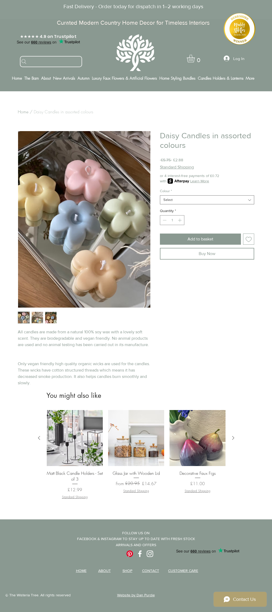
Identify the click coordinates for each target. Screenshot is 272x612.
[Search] (51, 61)
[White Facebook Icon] (139, 553)
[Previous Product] (39, 438)
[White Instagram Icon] (150, 553)
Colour (166, 191)
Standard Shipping (177, 167)
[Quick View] (75, 438)
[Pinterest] (129, 553)
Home (23, 112)
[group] (136, 458)
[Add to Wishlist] (248, 239)
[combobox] (207, 199)
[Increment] (180, 220)
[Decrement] (164, 220)
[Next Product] (233, 438)
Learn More (199, 181)
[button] (195, 58)
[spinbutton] (172, 220)
